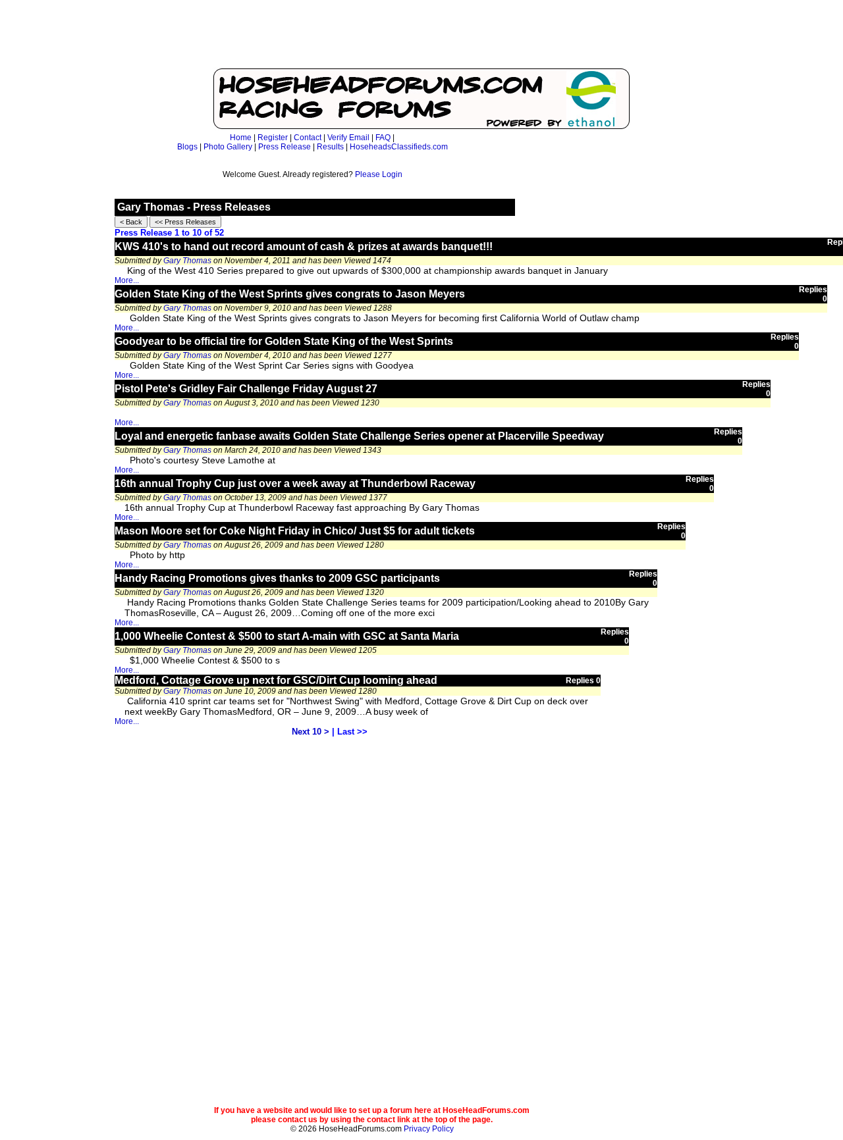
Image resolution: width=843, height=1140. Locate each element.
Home (241, 137)
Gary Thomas (187, 260)
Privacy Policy (429, 1128)
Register (273, 137)
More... (127, 280)
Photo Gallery (228, 146)
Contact (307, 137)
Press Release (284, 146)
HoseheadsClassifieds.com (399, 146)
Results (330, 146)
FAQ (383, 137)
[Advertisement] (421, 36)
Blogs (187, 146)
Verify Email (348, 137)
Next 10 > (310, 732)
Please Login (378, 174)
